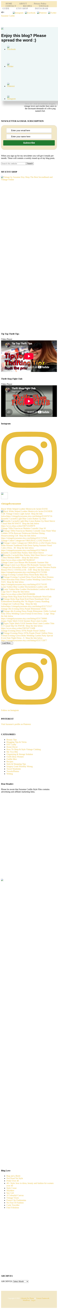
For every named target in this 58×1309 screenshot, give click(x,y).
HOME (9, 3)
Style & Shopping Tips (16, 764)
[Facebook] (30, 13)
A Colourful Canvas (15, 1195)
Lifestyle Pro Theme (27, 1298)
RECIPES (27, 6)
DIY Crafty (11, 744)
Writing (9, 774)
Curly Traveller (12, 1205)
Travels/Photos (12, 771)
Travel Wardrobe (13, 769)
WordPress (26, 1300)
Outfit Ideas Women (15, 757)
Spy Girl (10, 1193)
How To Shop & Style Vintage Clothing (23, 749)
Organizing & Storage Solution (19, 754)
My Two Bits (12, 752)
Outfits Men (11, 759)
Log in (33, 1300)
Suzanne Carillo (8, 16)
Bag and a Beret (13, 1176)
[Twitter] (52, 13)
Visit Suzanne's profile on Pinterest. (16, 724)
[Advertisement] (23, 840)
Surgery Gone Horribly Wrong (19, 766)
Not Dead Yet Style (14, 1178)
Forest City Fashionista (16, 1200)
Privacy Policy (40, 3)
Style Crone (11, 1188)
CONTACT (11, 6)
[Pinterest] (42, 13)
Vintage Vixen (12, 1198)
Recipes (9, 761)
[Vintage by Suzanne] (29, 179)
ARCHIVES (6, 1281)
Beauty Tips (11, 739)
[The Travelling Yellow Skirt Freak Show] (2, 880)
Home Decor (12, 747)
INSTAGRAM (41, 8)
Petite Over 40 (12, 1181)
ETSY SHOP (22, 8)
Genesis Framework (42, 1298)
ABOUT (23, 3)
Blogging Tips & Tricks (16, 742)
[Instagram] (18, 13)
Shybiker (10, 1190)
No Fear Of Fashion (15, 1203)
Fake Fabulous (12, 1207)
